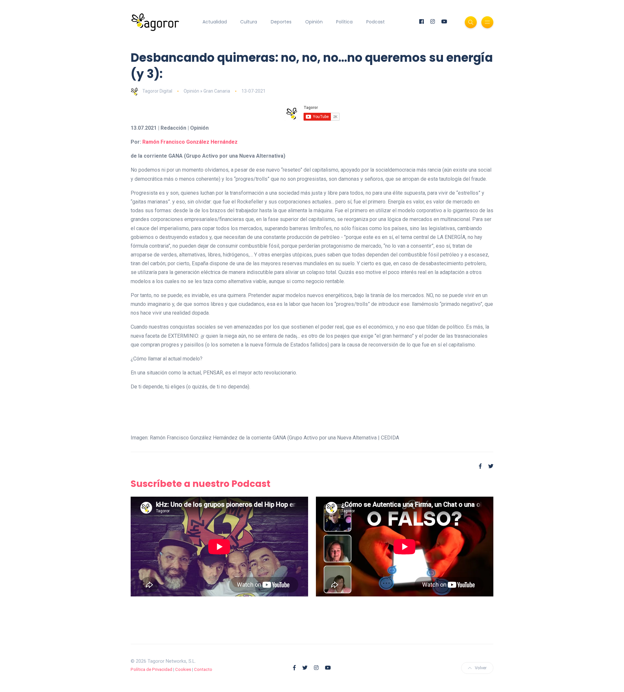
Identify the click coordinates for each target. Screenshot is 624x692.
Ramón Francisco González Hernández (190, 142)
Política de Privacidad (151, 669)
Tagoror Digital (157, 91)
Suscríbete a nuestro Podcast (200, 483)
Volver (481, 667)
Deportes (281, 22)
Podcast (375, 22)
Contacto (203, 669)
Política (344, 22)
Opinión (314, 22)
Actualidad (214, 22)
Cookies (183, 669)
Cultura (248, 22)
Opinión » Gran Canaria (207, 91)
